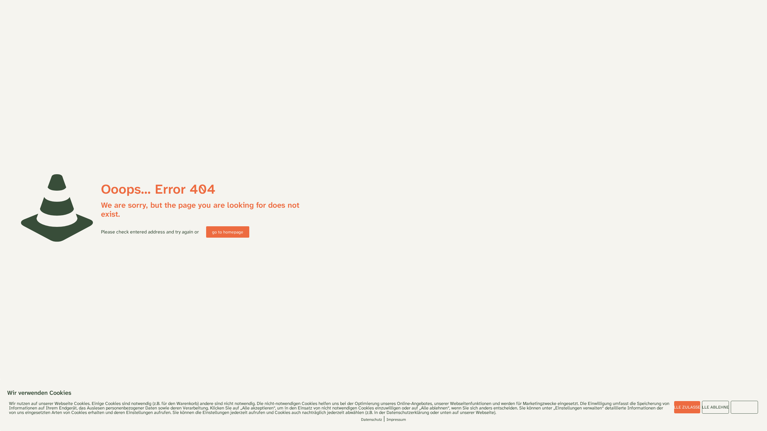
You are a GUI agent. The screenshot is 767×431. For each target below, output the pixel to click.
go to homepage (227, 232)
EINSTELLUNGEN (744, 407)
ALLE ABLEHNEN (715, 407)
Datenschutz (371, 419)
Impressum (396, 419)
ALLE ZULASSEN (687, 407)
